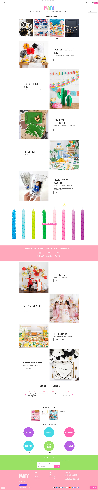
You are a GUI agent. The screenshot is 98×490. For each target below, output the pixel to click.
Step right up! (60, 274)
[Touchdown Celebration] (33, 124)
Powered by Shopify (28, 487)
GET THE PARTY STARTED (49, 223)
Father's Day (72, 29)
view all (26, 311)
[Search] (95, 11)
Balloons (28, 433)
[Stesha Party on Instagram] (4, 2)
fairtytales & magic (32, 306)
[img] (49, 388)
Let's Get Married (29, 368)
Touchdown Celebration (59, 121)
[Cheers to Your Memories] (33, 186)
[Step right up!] (33, 277)
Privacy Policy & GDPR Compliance (55, 481)
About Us (51, 474)
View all (57, 59)
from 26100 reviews (48, 389)
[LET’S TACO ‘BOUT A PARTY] (64, 89)
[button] (34, 11)
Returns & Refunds (37, 478)
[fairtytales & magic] (64, 308)
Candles (49, 433)
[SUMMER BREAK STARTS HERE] (33, 54)
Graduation (26, 29)
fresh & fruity (60, 333)
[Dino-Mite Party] (64, 155)
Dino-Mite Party (30, 151)
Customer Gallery (52, 476)
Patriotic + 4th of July (41, 29)
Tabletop (28, 447)
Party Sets (49, 447)
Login (93, 2)
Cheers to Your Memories (60, 181)
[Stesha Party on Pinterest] (25, 481)
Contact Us (36, 476)
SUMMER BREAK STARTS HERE (63, 51)
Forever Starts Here (32, 362)
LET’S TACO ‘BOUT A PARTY (31, 85)
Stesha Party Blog (52, 478)
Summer (57, 29)
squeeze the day (59, 339)
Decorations (69, 433)
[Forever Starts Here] (64, 365)
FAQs (35, 474)
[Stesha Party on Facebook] (2, 2)
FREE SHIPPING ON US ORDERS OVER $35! (49, 0)
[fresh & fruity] (33, 336)
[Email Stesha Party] (1, 2)
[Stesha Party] (49, 7)
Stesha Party (23, 487)
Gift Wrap (69, 447)
